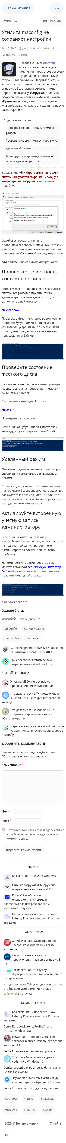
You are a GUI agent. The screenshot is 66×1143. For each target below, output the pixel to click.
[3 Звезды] (8, 618)
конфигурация (34, 629)
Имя (6, 811)
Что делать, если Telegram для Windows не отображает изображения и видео (33, 986)
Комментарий (12, 765)
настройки (11, 638)
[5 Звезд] (14, 618)
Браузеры (47, 1099)
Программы (52, 21)
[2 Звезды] (6, 618)
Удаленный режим (18, 148)
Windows (11, 21)
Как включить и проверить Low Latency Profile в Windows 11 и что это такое (31, 918)
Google (47, 1110)
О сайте (55, 1123)
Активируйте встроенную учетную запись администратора (29, 158)
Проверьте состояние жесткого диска (31, 140)
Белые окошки (17, 8)
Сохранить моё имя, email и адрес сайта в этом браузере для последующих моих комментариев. (35, 834)
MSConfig (10, 629)
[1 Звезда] (3, 618)
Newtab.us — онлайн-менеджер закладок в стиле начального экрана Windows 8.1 (33, 1041)
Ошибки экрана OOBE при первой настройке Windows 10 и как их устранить (31, 945)
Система (32, 638)
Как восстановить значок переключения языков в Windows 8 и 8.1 (32, 959)
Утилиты (11, 1110)
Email (6, 821)
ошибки (30, 1110)
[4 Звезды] (11, 618)
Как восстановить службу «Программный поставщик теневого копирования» (33, 974)
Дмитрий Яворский (35, 48)
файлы (28, 1099)
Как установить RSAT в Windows (34, 876)
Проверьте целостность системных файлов (29, 130)
